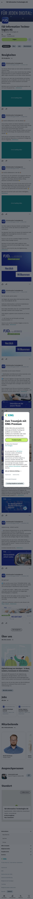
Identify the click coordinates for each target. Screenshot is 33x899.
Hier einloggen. (9, 445)
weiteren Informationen (15, 466)
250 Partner (19, 451)
